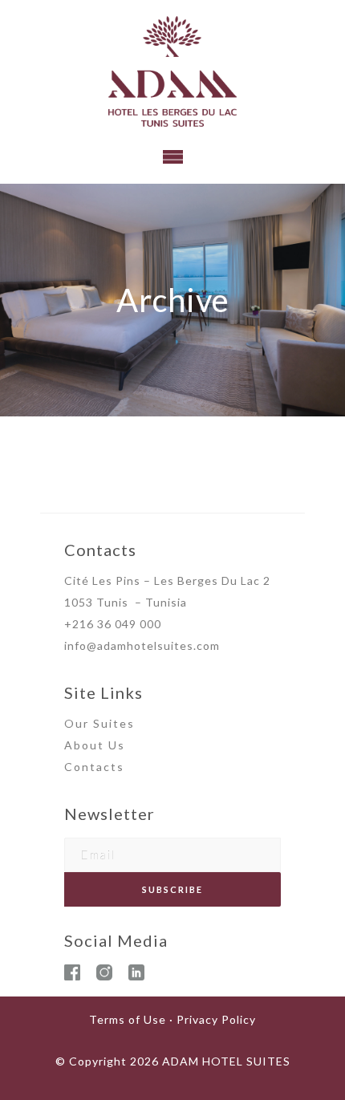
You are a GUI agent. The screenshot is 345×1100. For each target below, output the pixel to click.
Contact (90, 766)
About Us (94, 745)
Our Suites (99, 723)
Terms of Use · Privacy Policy (172, 1019)
